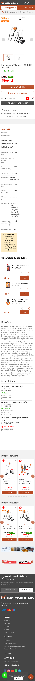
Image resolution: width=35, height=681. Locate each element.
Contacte (7, 640)
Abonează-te (26, 589)
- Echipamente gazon (10, 12)
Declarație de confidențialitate (14, 646)
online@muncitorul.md (11, 662)
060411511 (9, 657)
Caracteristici (5, 129)
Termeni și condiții (10, 649)
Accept (18, 678)
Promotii (7, 626)
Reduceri (7, 624)
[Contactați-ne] (31, 677)
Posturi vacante (9, 632)
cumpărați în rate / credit (17, 103)
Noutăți (6, 629)
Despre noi (7, 621)
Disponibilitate (5, 135)
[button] (3, 39)
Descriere (4, 132)
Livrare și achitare (10, 643)
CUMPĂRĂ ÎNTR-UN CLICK (18, 93)
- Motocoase (21, 12)
